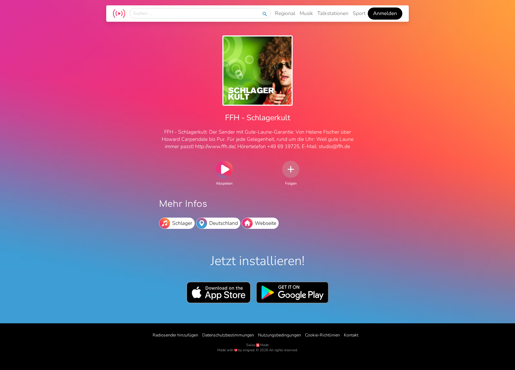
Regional (285, 13)
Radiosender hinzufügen (175, 335)
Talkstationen (332, 13)
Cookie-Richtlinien (322, 335)
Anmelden (385, 13)
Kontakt (351, 335)
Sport (359, 13)
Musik (306, 13)
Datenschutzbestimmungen (228, 335)
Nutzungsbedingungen (279, 335)
